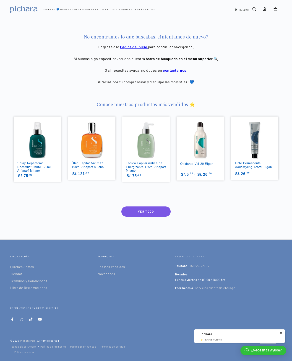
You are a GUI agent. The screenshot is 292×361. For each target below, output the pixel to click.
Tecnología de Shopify (23, 346)
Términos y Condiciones (28, 281)
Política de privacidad (83, 346)
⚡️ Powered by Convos (211, 340)
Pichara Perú (28, 340)
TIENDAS (244, 9)
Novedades (106, 274)
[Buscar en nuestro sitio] (254, 9)
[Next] (279, 141)
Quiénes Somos (22, 267)
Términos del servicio (112, 346)
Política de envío (24, 352)
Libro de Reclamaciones (28, 288)
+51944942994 (199, 266)
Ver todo (146, 211)
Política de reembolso (53, 346)
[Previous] (13, 141)
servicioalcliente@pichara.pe (215, 288)
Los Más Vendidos (111, 267)
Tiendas (16, 274)
